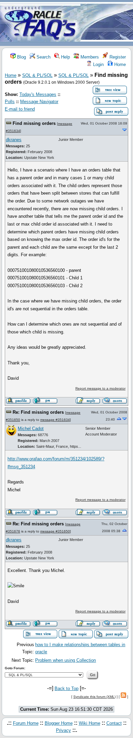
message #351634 (55, 420)
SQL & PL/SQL (37, 75)
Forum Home (26, 723)
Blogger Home (59, 723)
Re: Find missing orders (38, 412)
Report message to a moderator (100, 388)
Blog (21, 57)
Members (89, 57)
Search (42, 57)
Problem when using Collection (65, 660)
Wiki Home (89, 723)
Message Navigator (39, 101)
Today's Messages (37, 94)
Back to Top (66, 688)
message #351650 (55, 531)
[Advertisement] (106, 23)
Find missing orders (34, 123)
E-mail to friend (20, 109)
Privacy (63, 730)
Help (65, 57)
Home (119, 64)
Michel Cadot (31, 428)
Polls (10, 101)
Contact (114, 723)
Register (117, 57)
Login (98, 64)
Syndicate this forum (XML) (94, 697)
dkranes (13, 139)
